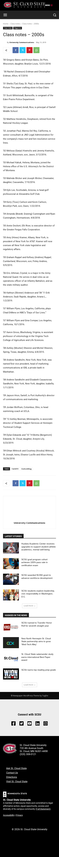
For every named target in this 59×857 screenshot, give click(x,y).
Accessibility (9, 815)
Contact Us (12, 772)
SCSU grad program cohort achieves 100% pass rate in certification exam (34, 562)
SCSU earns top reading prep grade (38, 670)
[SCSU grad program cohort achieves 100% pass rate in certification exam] (11, 563)
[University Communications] (5, 42)
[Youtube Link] (29, 724)
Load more (28, 605)
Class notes (15, 23)
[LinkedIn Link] (37, 724)
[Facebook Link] (13, 724)
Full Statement (43, 808)
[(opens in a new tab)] (11, 627)
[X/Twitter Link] (21, 724)
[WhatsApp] (36, 50)
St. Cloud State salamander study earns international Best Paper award (37, 657)
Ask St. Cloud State (16, 768)
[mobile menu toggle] (49, 5)
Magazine (17, 28)
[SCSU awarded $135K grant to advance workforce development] (11, 579)
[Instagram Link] (45, 724)
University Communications (21, 42)
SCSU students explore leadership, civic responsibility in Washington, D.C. (38, 594)
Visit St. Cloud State (16, 781)
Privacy (19, 815)
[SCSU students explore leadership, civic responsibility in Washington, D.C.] (11, 595)
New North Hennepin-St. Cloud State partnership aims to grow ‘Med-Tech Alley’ (36, 641)
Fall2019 (15, 469)
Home (5, 23)
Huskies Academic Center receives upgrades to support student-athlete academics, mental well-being (38, 546)
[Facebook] (16, 50)
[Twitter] (23, 50)
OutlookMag (26, 469)
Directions (11, 777)
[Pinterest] (29, 50)
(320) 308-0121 (28, 754)
